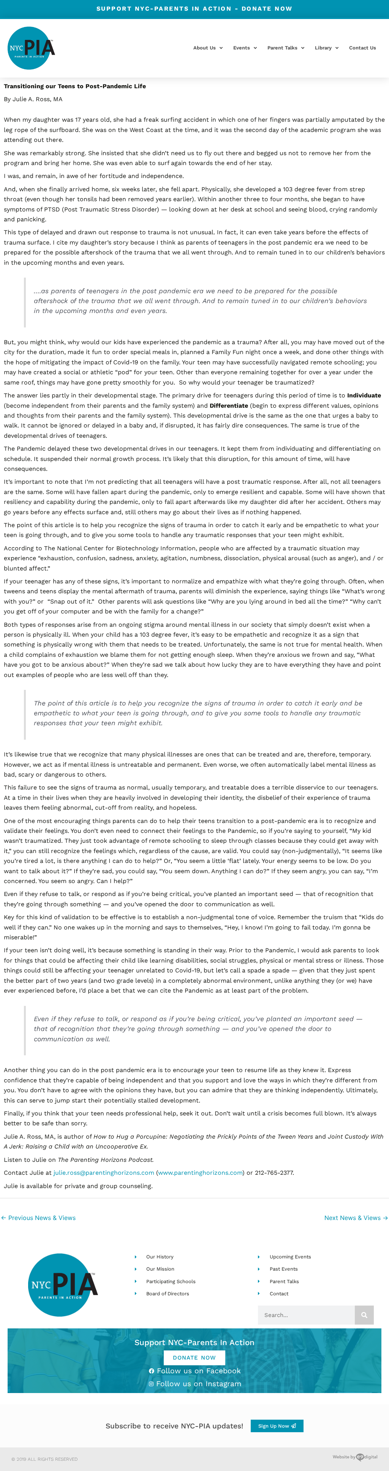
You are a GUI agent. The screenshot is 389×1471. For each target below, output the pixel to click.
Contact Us (362, 48)
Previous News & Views (38, 1218)
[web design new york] (355, 1459)
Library (323, 48)
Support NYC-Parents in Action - (194, 8)
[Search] (364, 1315)
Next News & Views (356, 1218)
